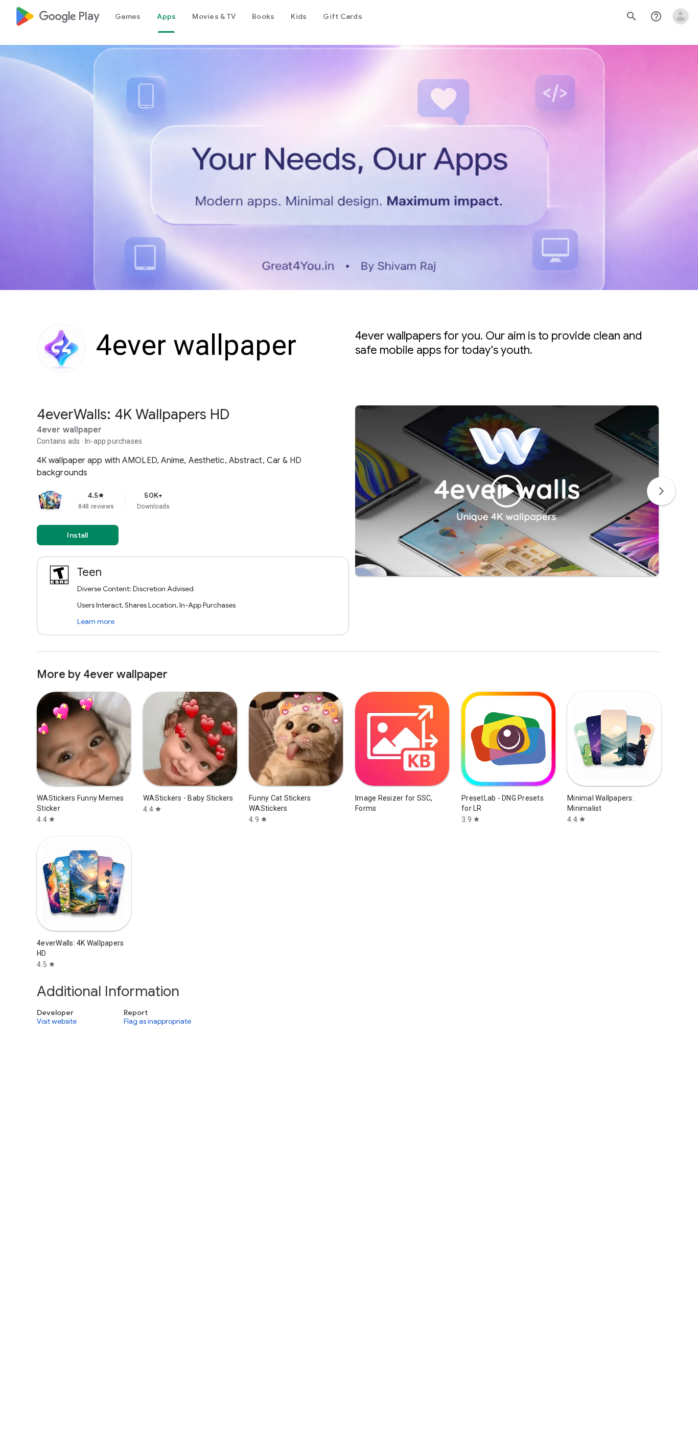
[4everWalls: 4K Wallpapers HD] (349, 528)
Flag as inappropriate (157, 1021)
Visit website (57, 1021)
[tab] (128, 16)
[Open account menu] (680, 16)
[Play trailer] (506, 491)
